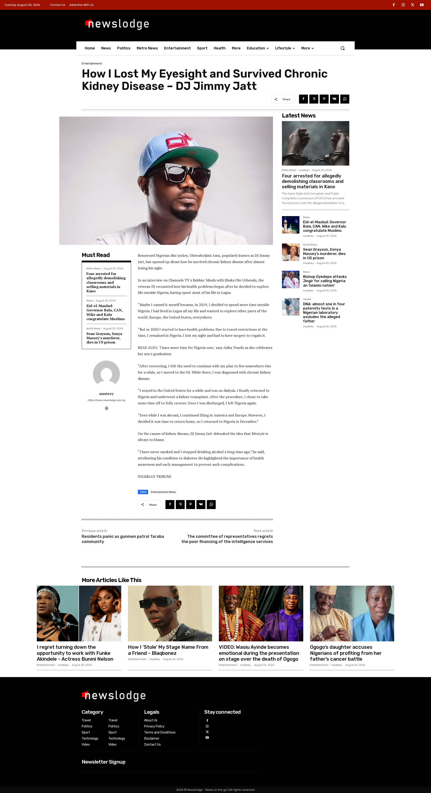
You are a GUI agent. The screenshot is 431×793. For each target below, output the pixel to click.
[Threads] (106, 407)
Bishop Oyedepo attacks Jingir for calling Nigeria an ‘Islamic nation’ (325, 281)
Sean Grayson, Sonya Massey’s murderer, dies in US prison (104, 338)
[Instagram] (403, 5)
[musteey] (106, 374)
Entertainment (92, 63)
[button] (342, 48)
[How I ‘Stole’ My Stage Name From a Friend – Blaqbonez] (170, 613)
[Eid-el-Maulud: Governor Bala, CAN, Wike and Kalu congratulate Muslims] (290, 225)
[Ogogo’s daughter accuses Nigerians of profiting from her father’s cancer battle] (352, 613)
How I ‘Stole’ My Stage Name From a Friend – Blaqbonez (168, 650)
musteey (106, 393)
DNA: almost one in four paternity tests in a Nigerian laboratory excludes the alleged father (324, 312)
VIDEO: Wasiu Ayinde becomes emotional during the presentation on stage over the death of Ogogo (259, 653)
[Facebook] (394, 5)
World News (93, 328)
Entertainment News (163, 492)
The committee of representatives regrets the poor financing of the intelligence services (227, 539)
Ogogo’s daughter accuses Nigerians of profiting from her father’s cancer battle (346, 653)
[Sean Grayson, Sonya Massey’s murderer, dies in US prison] (290, 252)
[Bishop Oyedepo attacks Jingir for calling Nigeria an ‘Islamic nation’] (290, 279)
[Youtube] (422, 5)
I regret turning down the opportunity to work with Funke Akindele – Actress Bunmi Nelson (75, 653)
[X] (412, 5)
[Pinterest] (324, 99)
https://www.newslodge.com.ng (106, 400)
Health (307, 299)
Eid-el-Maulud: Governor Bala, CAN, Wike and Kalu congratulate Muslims (105, 312)
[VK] (334, 99)
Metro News (93, 268)
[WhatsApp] (344, 99)
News (89, 300)
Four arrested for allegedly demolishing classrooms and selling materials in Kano (106, 282)
